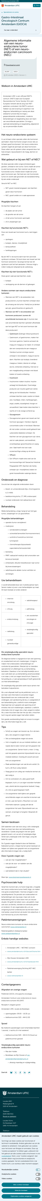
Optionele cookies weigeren (21, 1196)
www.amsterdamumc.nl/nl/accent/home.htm (23, 951)
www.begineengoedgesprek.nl (20, 877)
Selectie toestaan (21, 1190)
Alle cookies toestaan (21, 1185)
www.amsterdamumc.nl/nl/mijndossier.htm (23, 962)
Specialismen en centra (11, 12)
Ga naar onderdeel (11, 30)
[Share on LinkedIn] (24, 1072)
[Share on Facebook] (20, 1072)
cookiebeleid (6, 1156)
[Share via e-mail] (29, 1072)
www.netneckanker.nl (18, 927)
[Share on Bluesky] (11, 1072)
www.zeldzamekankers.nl (10, 933)
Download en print (13, 65)
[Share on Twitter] (15, 1072)
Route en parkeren (9, 1116)
